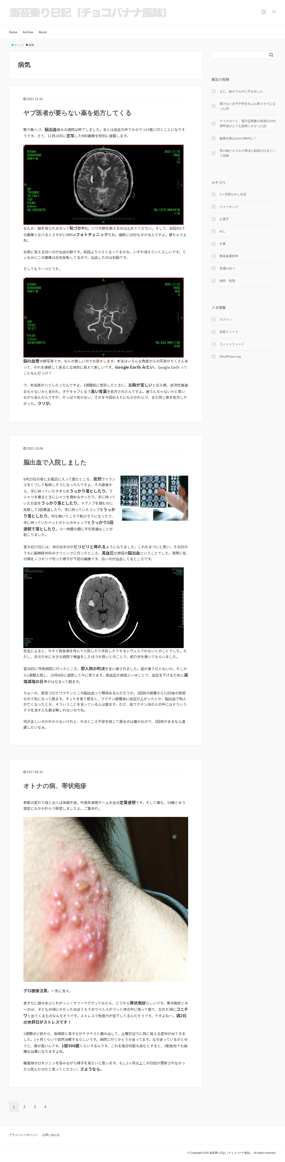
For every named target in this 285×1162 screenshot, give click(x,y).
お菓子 (224, 219)
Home (13, 32)
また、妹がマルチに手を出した (241, 91)
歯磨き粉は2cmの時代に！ (238, 138)
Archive (28, 32)
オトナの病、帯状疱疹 (55, 785)
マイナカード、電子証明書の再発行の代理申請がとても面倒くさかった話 (248, 123)
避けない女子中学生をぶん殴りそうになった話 (248, 106)
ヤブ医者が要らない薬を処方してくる (77, 112)
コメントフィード (232, 344)
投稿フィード (229, 331)
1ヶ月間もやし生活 (233, 194)
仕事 (223, 243)
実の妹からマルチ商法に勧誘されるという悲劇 (248, 153)
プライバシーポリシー (23, 1135)
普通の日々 (227, 268)
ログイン (226, 319)
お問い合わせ (51, 1135)
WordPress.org (230, 356)
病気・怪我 (227, 280)
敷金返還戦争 (229, 256)
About (43, 32)
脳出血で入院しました (55, 462)
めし (223, 231)
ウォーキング (229, 207)
